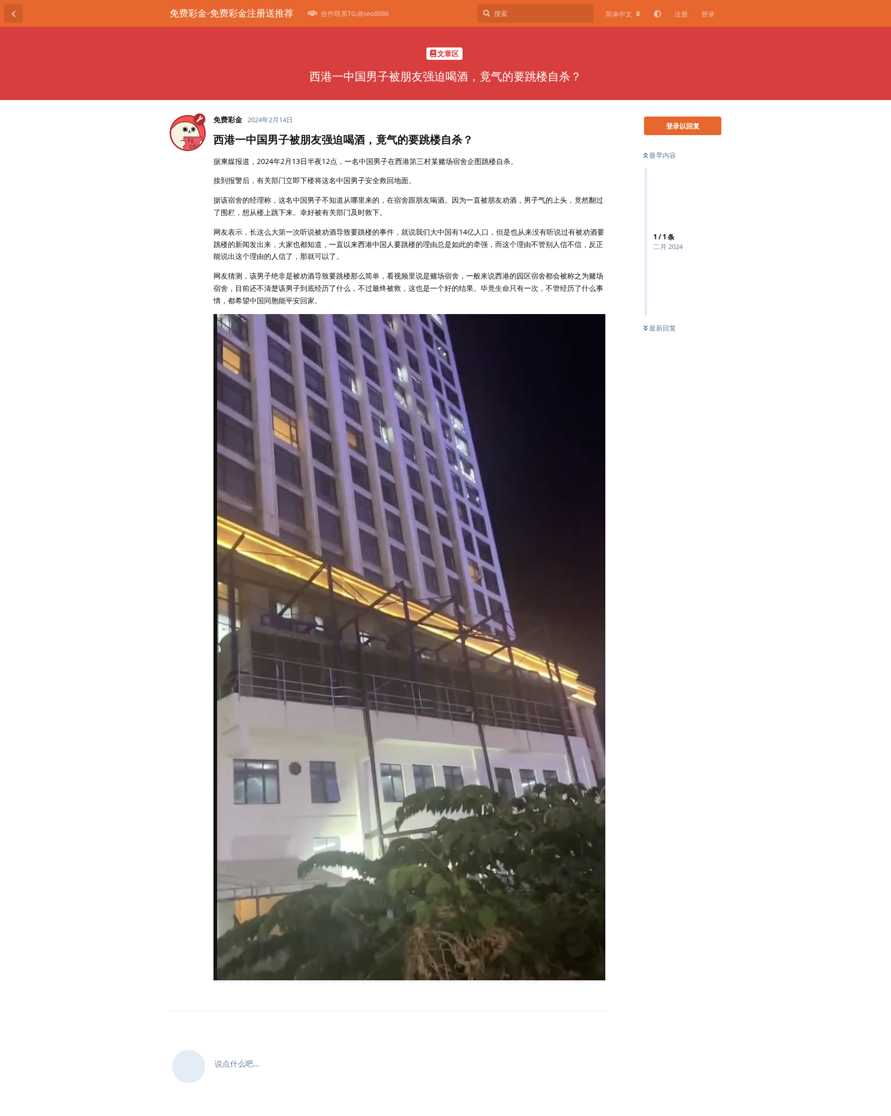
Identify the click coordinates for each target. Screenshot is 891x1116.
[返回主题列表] (13, 13)
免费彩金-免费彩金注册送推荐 (231, 13)
